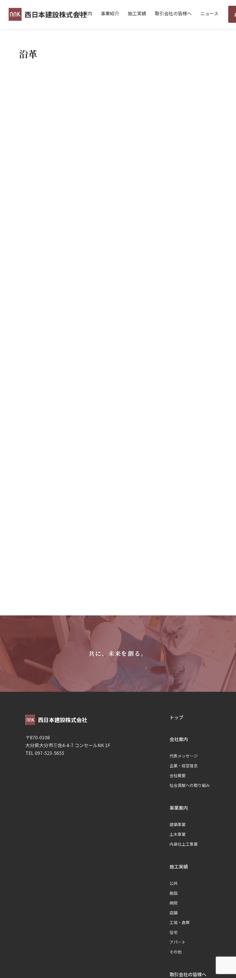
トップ (176, 717)
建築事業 (178, 824)
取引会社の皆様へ (173, 13)
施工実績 (137, 13)
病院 (174, 903)
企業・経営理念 (184, 765)
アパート (178, 942)
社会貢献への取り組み (190, 785)
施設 (174, 893)
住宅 (174, 932)
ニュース (209, 13)
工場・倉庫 (180, 922)
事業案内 (179, 807)
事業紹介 (110, 13)
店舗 (174, 912)
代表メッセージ (184, 756)
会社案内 (83, 13)
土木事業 (178, 834)
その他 (176, 952)
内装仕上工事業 (184, 844)
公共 (174, 883)
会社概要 (178, 775)
